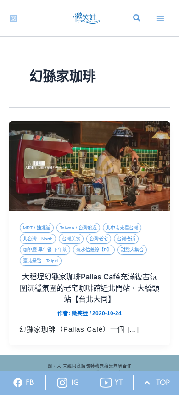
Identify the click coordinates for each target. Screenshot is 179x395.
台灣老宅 (99, 238)
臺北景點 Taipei (40, 260)
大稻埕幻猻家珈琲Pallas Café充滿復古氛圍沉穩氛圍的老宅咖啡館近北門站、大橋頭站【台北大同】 (89, 288)
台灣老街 (126, 238)
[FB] (17, 382)
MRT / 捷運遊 (36, 227)
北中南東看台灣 (122, 227)
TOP (163, 382)
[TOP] (147, 383)
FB (30, 382)
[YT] (106, 383)
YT (119, 382)
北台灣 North (38, 238)
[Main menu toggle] (160, 18)
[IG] (62, 383)
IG (75, 382)
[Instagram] (13, 18)
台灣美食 (71, 238)
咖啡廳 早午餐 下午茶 (45, 249)
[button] (137, 19)
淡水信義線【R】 (94, 249)
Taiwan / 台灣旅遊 (78, 227)
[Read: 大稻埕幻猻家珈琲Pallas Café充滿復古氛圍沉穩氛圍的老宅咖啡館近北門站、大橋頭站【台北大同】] (89, 166)
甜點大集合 (132, 249)
